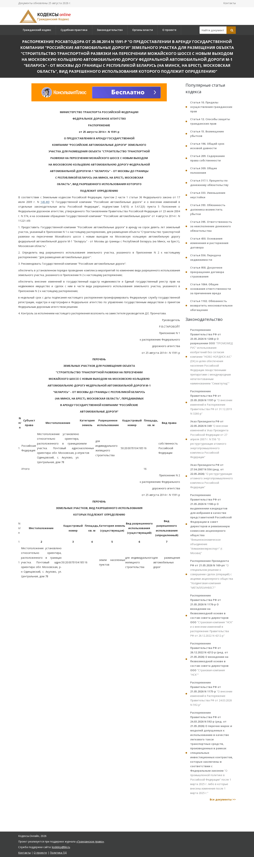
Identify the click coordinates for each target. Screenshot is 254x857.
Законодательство (110, 30)
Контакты (229, 3)
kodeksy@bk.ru (61, 847)
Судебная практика (74, 30)
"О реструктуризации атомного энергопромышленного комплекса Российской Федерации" (211, 476)
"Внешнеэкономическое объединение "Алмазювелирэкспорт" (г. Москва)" (211, 524)
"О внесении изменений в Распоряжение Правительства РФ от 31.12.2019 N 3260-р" (211, 402)
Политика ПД (58, 852)
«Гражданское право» (90, 841)
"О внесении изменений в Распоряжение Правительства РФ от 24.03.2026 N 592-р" (211, 694)
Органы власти (142, 30)
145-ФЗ (45, 202)
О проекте (169, 30)
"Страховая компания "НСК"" (209, 659)
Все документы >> (223, 799)
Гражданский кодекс (37, 30)
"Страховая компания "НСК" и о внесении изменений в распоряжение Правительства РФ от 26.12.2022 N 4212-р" (211, 615)
